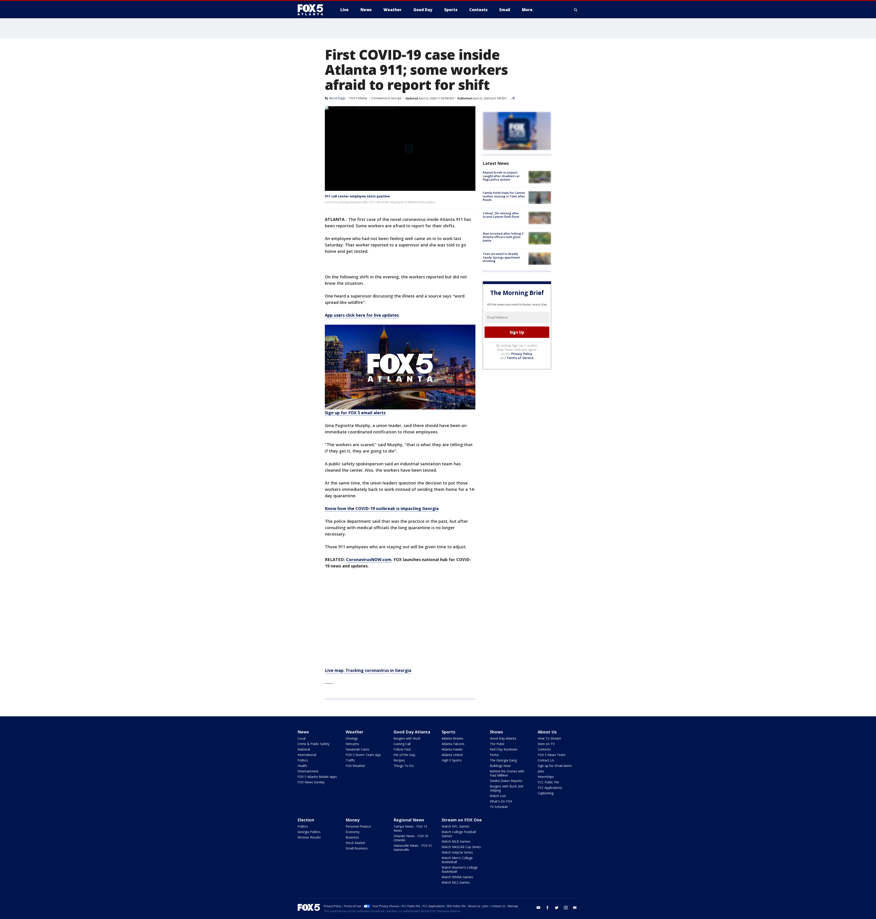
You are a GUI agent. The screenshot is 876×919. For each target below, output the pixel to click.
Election (305, 820)
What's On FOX (501, 801)
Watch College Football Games (459, 834)
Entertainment (307, 771)
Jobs (541, 771)
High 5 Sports (451, 760)
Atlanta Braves (452, 738)
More (527, 9)
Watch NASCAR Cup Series (461, 847)
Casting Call (402, 744)
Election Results (309, 837)
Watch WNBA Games (457, 877)
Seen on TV (546, 744)
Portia (494, 755)
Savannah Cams (357, 749)
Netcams (352, 744)
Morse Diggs (337, 98)
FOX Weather (355, 766)
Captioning (545, 793)
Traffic (350, 760)
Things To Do (404, 766)
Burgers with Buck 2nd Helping (506, 788)
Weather (354, 732)
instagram (565, 907)
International (306, 755)
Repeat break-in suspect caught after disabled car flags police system (501, 175)
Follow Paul (402, 749)
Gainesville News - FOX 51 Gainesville (413, 847)
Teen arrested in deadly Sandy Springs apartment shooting (501, 257)
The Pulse (497, 744)
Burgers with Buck (407, 738)
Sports (448, 732)
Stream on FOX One (462, 820)
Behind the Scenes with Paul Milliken (507, 773)
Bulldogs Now (500, 766)
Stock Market (355, 843)
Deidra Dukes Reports (506, 781)
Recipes (399, 760)
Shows (496, 732)
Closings (352, 738)
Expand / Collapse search (576, 9)
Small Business (357, 848)
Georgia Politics (309, 832)
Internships (546, 776)
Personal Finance (358, 826)
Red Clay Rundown (503, 749)
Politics (302, 760)
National (303, 749)
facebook (547, 907)
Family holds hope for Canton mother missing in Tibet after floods (504, 196)
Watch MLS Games (456, 882)
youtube (538, 907)
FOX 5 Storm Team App (363, 755)
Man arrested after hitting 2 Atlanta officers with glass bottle (503, 237)
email (575, 907)
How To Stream (549, 738)
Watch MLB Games (456, 841)
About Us (547, 732)
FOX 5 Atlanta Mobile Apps (317, 776)
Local (301, 738)
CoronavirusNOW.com (368, 559)
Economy (353, 832)
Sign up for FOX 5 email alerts (355, 412)
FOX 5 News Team (552, 755)
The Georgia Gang (503, 760)
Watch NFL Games (455, 826)
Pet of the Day (404, 755)
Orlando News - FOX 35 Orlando (411, 838)
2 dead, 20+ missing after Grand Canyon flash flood (501, 215)
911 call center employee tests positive (357, 196)
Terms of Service (520, 358)
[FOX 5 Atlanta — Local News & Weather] (312, 9)
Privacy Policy (521, 354)
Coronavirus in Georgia (386, 98)
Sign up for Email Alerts (555, 766)
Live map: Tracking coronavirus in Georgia (368, 670)
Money (353, 820)
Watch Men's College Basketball (457, 860)
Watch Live (498, 796)
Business (352, 837)
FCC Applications (550, 787)
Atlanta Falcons (453, 744)
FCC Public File (548, 782)
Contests (544, 749)
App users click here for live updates (362, 315)
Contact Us (546, 760)
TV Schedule (499, 807)
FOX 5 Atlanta (358, 98)
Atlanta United (452, 755)
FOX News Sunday (311, 782)
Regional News (409, 820)
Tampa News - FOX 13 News (410, 828)
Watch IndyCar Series (457, 852)
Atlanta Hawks (452, 749)
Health (302, 766)
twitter (556, 907)
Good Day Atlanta (412, 732)
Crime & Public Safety (313, 744)
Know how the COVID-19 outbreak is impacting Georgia (382, 508)
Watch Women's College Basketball (460, 869)
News (303, 732)
